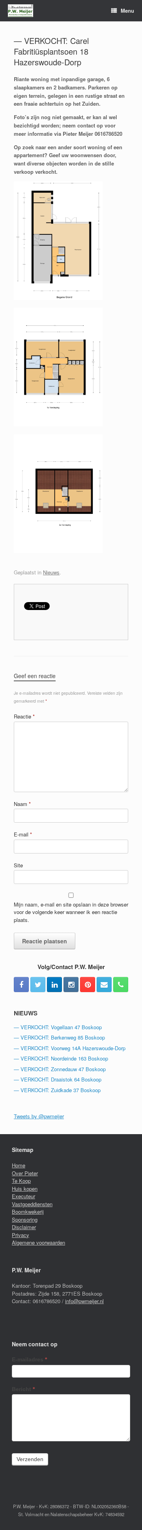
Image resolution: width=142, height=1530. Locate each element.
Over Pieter (25, 1173)
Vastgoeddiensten (32, 1204)
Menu (127, 10)
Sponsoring (24, 1219)
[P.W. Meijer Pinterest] (87, 984)
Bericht (23, 1389)
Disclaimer (24, 1227)
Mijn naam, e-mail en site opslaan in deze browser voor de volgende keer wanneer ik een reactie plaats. (71, 912)
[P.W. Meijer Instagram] (71, 984)
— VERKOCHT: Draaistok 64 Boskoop (57, 1079)
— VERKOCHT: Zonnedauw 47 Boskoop (60, 1069)
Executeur (23, 1196)
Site (18, 865)
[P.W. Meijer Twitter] (37, 984)
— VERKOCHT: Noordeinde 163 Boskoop (61, 1058)
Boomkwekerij (28, 1211)
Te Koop (21, 1180)
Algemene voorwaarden (38, 1242)
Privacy (20, 1235)
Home (18, 1165)
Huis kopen (24, 1188)
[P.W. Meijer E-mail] (104, 984)
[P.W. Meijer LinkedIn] (54, 984)
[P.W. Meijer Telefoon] (120, 984)
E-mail (23, 834)
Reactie (24, 716)
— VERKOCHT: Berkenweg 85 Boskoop (59, 1037)
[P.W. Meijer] (20, 10)
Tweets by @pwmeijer (39, 1116)
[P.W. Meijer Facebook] (21, 984)
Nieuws (51, 572)
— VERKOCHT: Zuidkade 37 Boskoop (57, 1090)
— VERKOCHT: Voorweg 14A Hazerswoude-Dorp (69, 1048)
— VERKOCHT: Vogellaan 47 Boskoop (58, 1027)
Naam (22, 804)
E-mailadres (29, 1359)
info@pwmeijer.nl (84, 1301)
